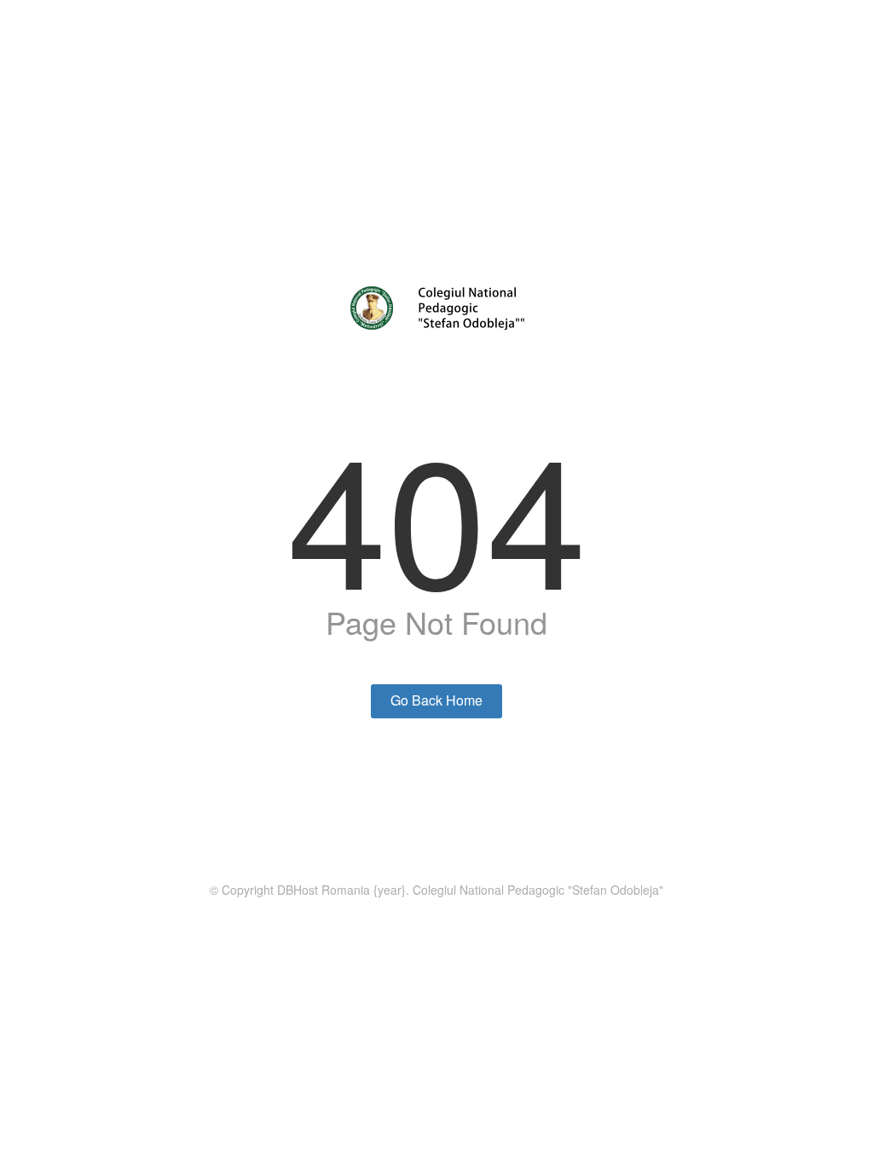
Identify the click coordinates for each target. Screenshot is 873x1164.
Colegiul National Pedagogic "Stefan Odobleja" (538, 889)
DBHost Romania (323, 889)
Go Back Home (436, 700)
